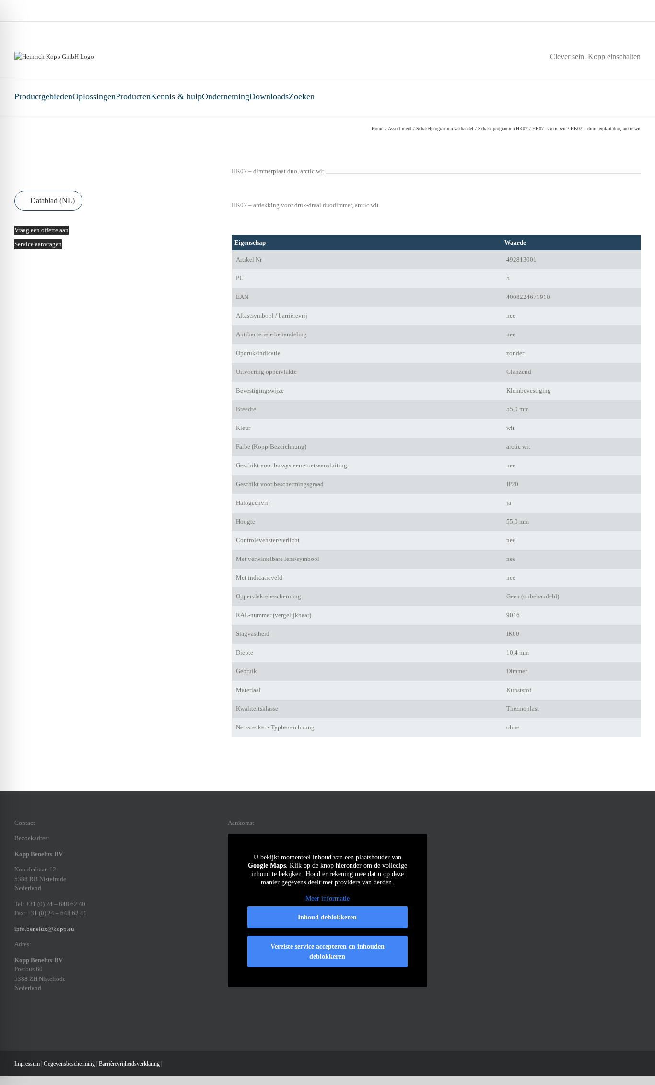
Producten (133, 96)
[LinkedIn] (42, 1021)
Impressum (27, 1064)
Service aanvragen (38, 244)
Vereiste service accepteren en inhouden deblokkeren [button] (327, 951)
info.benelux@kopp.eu (44, 928)
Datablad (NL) (51, 200)
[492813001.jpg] (63, 171)
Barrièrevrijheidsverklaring (129, 1064)
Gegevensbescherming (69, 1064)
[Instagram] (30, 1021)
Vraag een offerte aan (41, 230)
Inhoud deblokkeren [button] (327, 917)
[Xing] (55, 1021)
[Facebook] (17, 1021)
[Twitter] (67, 1021)
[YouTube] (79, 1021)
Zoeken (302, 96)
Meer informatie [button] (327, 898)
